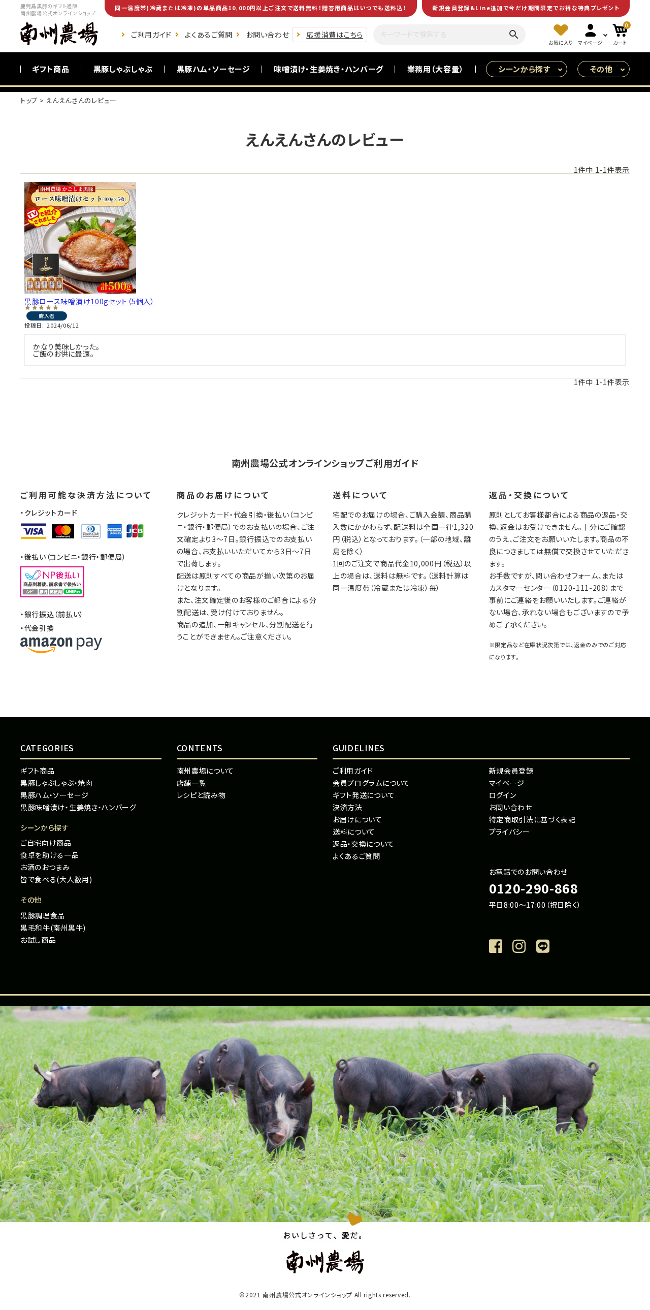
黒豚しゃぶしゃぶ (123, 68)
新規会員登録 (511, 770)
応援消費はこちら (334, 34)
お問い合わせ (267, 34)
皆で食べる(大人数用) (56, 879)
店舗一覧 (192, 783)
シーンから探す (524, 68)
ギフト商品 (51, 68)
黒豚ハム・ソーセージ (213, 68)
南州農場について (206, 770)
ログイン (502, 795)
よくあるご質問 (209, 34)
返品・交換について (363, 844)
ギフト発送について (364, 795)
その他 (601, 68)
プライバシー (509, 831)
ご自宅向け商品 (46, 843)
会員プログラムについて (371, 783)
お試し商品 (38, 940)
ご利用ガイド (151, 34)
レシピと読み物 (201, 795)
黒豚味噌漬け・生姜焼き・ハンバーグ (78, 807)
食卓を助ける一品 (49, 855)
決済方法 (348, 807)
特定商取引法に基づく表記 (532, 819)
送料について (354, 831)
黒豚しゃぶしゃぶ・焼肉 (56, 783)
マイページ (507, 783)
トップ (29, 100)
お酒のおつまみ (45, 867)
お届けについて (357, 819)
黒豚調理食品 (42, 915)
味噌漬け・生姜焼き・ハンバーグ (328, 68)
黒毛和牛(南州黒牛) (53, 927)
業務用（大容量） (435, 68)
